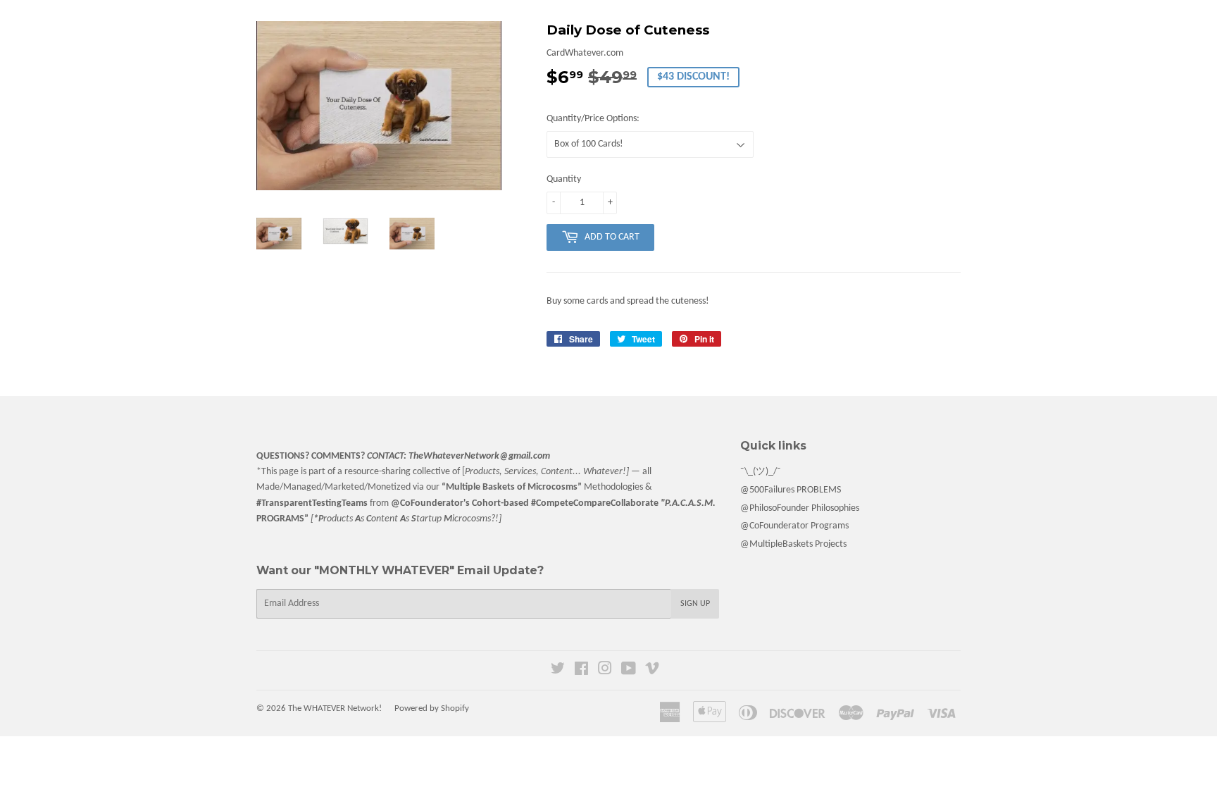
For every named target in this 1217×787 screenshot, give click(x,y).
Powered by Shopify (431, 708)
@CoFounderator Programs (794, 526)
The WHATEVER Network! (335, 708)
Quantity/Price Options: (593, 118)
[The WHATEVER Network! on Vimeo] (652, 671)
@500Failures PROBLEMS (790, 490)
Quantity (564, 179)
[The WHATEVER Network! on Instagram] (605, 671)
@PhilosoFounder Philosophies (799, 508)
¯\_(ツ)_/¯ (760, 471)
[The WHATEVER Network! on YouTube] (628, 671)
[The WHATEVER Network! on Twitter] (558, 671)
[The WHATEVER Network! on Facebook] (581, 671)
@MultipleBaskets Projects (793, 544)
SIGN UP (695, 604)
